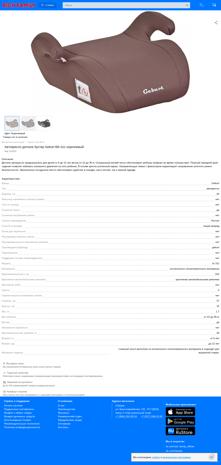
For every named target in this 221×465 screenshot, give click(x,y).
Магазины (63, 412)
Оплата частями (13, 405)
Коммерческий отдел (70, 416)
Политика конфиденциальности (22, 427)
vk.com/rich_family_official (180, 446)
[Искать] (187, 5)
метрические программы (177, 457)
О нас (61, 405)
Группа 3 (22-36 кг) (36, 142)
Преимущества (66, 409)
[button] (201, 5)
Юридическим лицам (70, 420)
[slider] (211, 457)
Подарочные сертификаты (19, 409)
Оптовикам (64, 423)
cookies (156, 457)
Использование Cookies (17, 420)
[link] (19, 5)
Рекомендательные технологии (22, 423)
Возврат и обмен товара (18, 412)
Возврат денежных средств (19, 416)
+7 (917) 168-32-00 (151, 416)
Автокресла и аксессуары (13, 142)
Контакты (63, 427)
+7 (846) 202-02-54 (126, 416)
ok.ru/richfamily (174, 450)
